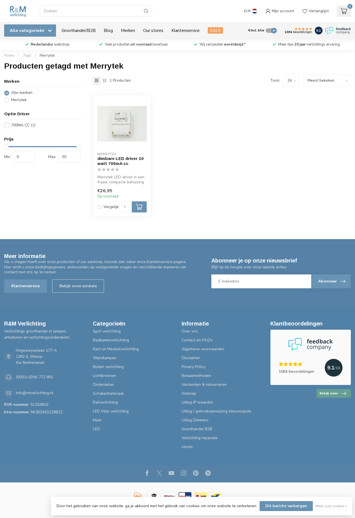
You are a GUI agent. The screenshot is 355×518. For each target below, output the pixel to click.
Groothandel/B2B (79, 30)
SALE (215, 30)
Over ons (190, 331)
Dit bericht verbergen (286, 506)
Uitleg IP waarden (197, 402)
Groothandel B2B (197, 429)
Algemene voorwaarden (203, 349)
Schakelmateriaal (108, 393)
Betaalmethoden (196, 375)
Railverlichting (105, 402)
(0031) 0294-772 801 (34, 377)
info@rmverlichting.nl (34, 393)
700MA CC (23, 125)
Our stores (153, 30)
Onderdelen (103, 384)
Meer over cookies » (331, 506)
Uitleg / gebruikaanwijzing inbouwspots (216, 411)
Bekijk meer (329, 393)
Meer (97, 420)
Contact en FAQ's (197, 340)
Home (9, 55)
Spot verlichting (107, 331)
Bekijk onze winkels (78, 286)
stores (187, 446)
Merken (128, 30)
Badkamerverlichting (111, 340)
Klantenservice (185, 30)
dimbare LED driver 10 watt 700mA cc (120, 161)
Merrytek (47, 55)
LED (96, 429)
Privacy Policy (194, 366)
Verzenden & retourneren (204, 384)
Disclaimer (191, 358)
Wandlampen (104, 358)
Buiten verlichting (108, 366)
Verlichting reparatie (200, 438)
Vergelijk (111, 207)
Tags (27, 55)
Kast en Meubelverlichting (116, 349)
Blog (108, 30)
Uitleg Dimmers (195, 420)
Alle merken (21, 93)
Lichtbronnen (104, 375)
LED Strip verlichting (111, 411)
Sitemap (189, 393)
